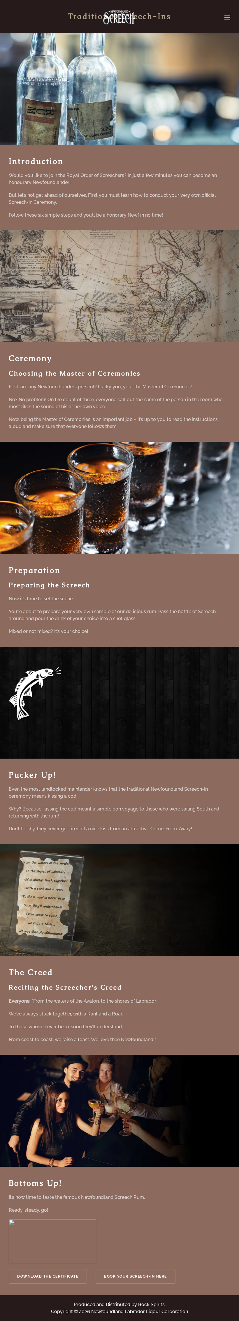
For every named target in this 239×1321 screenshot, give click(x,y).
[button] (227, 17)
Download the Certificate (47, 1276)
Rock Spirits (151, 1304)
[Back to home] (119, 17)
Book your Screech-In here (135, 1276)
